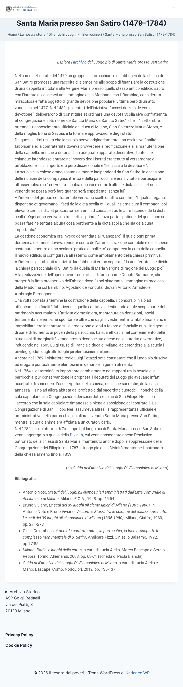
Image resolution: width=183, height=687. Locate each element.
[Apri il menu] (173, 8)
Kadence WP (138, 673)
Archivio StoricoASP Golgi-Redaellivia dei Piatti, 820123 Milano (22, 601)
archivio (80, 62)
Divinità (76, 435)
